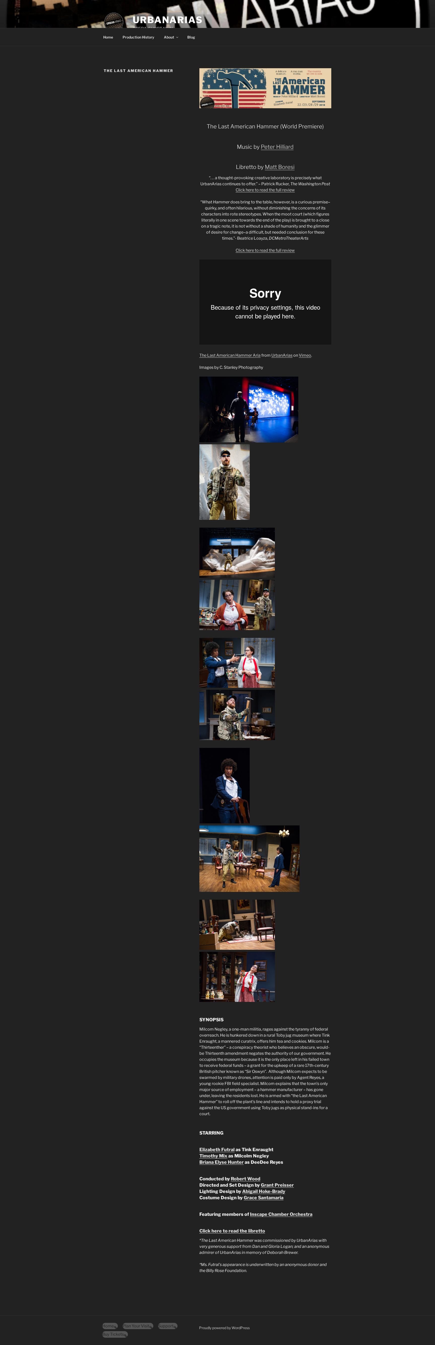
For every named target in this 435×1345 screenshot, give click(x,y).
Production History (138, 37)
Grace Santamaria (263, 1197)
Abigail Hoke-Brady (263, 1191)
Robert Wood (245, 1178)
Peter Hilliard (277, 146)
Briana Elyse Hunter (221, 1162)
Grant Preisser (277, 1185)
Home (108, 37)
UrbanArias (168, 19)
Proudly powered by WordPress (224, 1328)
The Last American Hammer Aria (230, 355)
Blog (191, 37)
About (169, 37)
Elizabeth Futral (217, 1149)
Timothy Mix (213, 1155)
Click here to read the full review (265, 190)
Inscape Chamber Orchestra (281, 1214)
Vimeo (305, 355)
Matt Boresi (280, 167)
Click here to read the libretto (232, 1230)
